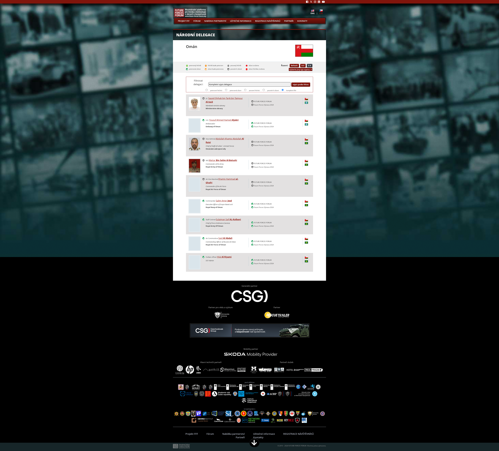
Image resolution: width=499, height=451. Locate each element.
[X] (311, 2)
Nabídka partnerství (215, 21)
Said (225, 238)
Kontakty (302, 21)
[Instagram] (315, 2)
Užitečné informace (240, 21)
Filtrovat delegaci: (198, 82)
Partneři (289, 21)
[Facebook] (307, 2)
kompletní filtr (291, 90)
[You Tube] (323, 2)
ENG (313, 13)
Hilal (224, 256)
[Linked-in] (319, 2)
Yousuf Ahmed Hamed (224, 120)
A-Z (302, 65)
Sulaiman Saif (228, 219)
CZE (321, 13)
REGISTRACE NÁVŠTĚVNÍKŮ (267, 21)
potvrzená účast (235, 90)
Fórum (197, 21)
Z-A (309, 65)
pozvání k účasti (273, 90)
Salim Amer (224, 200)
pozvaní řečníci (254, 90)
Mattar (223, 160)
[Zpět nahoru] (489, 443)
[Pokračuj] (254, 443)
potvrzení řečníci (216, 90)
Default (294, 65)
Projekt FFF (183, 21)
